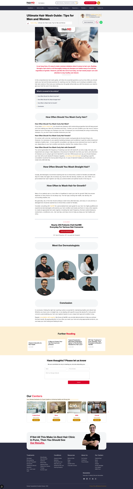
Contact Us (100, 8)
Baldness (56, 460)
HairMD (52, 206)
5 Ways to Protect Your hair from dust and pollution (55, 343)
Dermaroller (29, 463)
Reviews (83, 8)
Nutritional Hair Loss (59, 465)
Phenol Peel (43, 462)
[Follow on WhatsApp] (95, 479)
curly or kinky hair (47, 126)
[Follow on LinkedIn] (93, 479)
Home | (32, 23)
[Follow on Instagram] (87, 479)
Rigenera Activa (44, 464)
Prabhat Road (98, 458)
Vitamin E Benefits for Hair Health (35, 343)
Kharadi (97, 463)
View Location (36, 417)
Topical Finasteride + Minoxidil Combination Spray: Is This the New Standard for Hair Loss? (75, 342)
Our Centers (41, 3)
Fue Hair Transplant (31, 462)
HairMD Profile (71, 463)
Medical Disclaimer (101, 486)
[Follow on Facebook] (90, 479)
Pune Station (98, 467)
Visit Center (36, 420)
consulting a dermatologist (73, 156)
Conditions (30, 8)
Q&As (69, 462)
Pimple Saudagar (99, 465)
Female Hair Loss (58, 462)
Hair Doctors (65, 8)
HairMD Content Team (96, 14)
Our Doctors (84, 458)
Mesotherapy (43, 457)
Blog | (36, 23)
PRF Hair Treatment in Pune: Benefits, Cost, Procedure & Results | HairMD (94, 342)
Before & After (40, 8)
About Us (91, 8)
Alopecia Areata (58, 458)
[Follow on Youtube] (84, 479)
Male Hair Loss (57, 463)
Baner (96, 460)
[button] (25, 412)
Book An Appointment (88, 22)
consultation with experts (47, 317)
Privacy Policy (92, 486)
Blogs (69, 460)
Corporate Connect (72, 465)
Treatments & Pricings (53, 8)
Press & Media (84, 462)
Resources (75, 8)
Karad (96, 462)
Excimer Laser (43, 469)
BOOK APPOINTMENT (90, 2)
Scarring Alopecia (58, 467)
